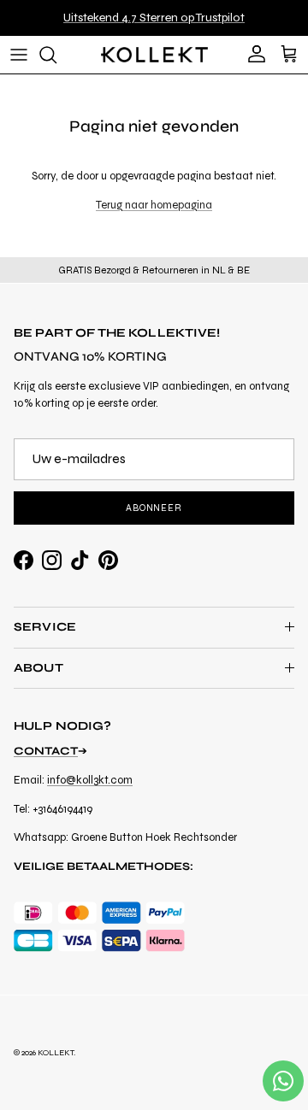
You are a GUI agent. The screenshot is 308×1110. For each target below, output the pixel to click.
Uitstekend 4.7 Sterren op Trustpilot (154, 17)
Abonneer (154, 508)
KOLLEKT (56, 1053)
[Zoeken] (56, 54)
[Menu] (19, 54)
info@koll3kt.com (90, 780)
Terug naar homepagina (154, 205)
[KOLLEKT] (154, 54)
